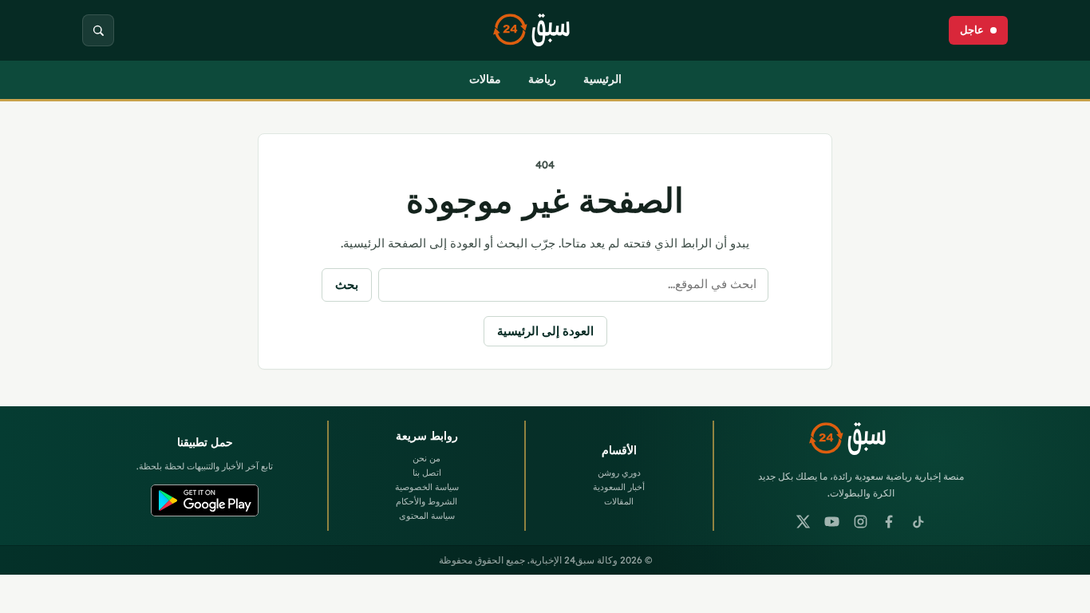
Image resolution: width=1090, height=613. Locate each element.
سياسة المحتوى (427, 515)
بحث (346, 284)
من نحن (426, 458)
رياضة (542, 79)
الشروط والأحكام (426, 501)
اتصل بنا (427, 472)
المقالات (619, 501)
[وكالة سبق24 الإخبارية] (545, 30)
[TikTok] (918, 522)
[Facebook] (889, 522)
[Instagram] (861, 522)
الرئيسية (602, 79)
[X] (803, 522)
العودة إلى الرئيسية (545, 330)
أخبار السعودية (619, 486)
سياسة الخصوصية (427, 486)
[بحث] (98, 30)
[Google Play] (205, 500)
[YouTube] (832, 522)
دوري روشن (619, 472)
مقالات (485, 79)
